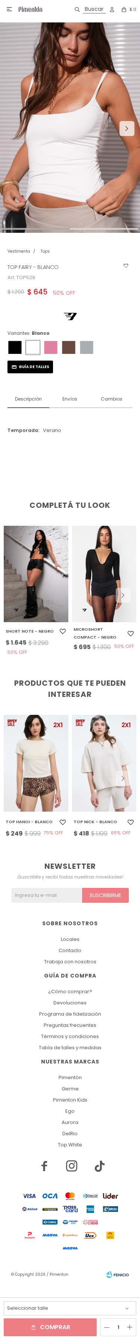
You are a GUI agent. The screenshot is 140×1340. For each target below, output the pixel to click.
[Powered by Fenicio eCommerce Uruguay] (117, 1274)
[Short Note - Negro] (36, 574)
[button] (89, 9)
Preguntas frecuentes (70, 1025)
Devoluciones (70, 1002)
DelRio (70, 1133)
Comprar (55, 1327)
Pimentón (70, 1077)
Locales (70, 939)
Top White (70, 1144)
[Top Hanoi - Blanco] (36, 763)
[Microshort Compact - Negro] (104, 574)
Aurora (70, 1122)
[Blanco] (32, 347)
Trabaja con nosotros (70, 961)
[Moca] (68, 347)
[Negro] (14, 347)
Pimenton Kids (70, 1099)
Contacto (70, 950)
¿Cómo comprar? (70, 991)
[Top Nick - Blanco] (104, 763)
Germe (70, 1088)
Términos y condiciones (70, 1036)
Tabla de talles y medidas (70, 1047)
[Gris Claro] (86, 347)
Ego (70, 1111)
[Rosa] (50, 347)
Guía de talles (34, 366)
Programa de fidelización (70, 1014)
